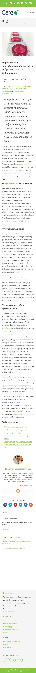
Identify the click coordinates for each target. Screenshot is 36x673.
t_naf (13, 86)
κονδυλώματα (7, 91)
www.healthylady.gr (26, 485)
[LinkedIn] (14, 660)
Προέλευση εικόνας (18, 57)
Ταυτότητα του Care (10, 621)
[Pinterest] (18, 660)
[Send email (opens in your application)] (30, 3)
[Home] (2, 24)
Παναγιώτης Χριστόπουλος (12, 79)
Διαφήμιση (7, 644)
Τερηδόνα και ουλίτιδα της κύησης (16, 430)
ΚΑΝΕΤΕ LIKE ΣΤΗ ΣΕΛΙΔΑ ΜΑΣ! (14, 549)
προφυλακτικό (7, 93)
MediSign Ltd (21, 670)
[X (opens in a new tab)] (6, 3)
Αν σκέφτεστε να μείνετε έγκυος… (16, 427)
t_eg (8, 86)
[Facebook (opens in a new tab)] (11, 3)
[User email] (18, 491)
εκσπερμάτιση (13, 170)
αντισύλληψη (21, 86)
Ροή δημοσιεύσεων (10, 624)
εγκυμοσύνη (17, 89)
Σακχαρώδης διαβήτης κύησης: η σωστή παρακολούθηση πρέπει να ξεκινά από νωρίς (18, 444)
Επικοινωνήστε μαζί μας (11, 641)
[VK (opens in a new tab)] (18, 3)
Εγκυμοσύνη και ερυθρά (12, 433)
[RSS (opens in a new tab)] (26, 3)
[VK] (22, 660)
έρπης (25, 89)
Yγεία (6, 82)
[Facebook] (9, 660)
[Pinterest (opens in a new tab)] (15, 3)
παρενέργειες (18, 91)
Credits (5, 632)
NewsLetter (7, 647)
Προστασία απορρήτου (11, 629)
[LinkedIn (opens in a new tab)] (22, 3)
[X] (5, 660)
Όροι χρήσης (7, 627)
